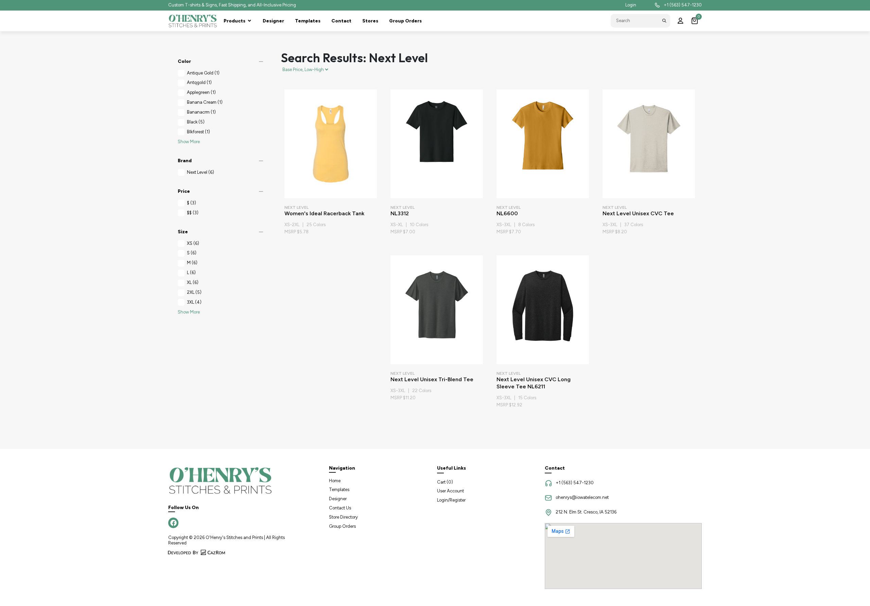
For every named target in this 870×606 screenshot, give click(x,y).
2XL (194, 292)
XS (193, 243)
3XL (194, 302)
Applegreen (201, 92)
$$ (192, 212)
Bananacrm (201, 112)
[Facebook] (173, 523)
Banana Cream (205, 102)
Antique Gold (203, 72)
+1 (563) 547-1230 (683, 4)
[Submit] (664, 21)
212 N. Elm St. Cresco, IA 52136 (586, 512)
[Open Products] (249, 20)
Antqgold (199, 82)
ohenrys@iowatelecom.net (582, 497)
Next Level (200, 172)
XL (192, 282)
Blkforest (198, 131)
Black (196, 121)
